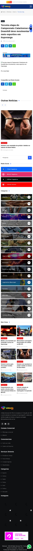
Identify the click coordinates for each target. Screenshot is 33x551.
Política (4, 488)
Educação (4, 491)
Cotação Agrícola (6, 461)
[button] (2, 105)
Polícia (4, 482)
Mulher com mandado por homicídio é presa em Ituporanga (8, 342)
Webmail (4, 546)
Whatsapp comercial (7, 432)
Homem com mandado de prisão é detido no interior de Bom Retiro (24, 365)
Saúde (4, 479)
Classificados (5, 465)
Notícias (9, 12)
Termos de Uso (23, 549)
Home (3, 12)
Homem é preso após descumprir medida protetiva (7, 365)
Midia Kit (4, 435)
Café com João (6, 443)
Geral (14, 12)
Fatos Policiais (6, 458)
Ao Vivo (9, 2)
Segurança (4, 142)
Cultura (4, 476)
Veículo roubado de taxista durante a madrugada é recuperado (24, 389)
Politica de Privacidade (9, 549)
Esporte (4, 473)
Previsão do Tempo (7, 455)
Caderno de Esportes (7, 446)
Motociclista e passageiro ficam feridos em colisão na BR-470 (24, 342)
